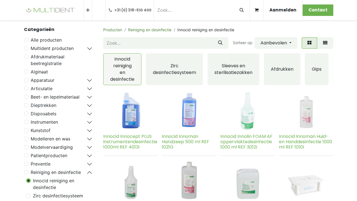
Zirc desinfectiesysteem (58, 195)
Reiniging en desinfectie (56, 172)
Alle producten (46, 40)
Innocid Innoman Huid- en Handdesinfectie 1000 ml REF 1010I (305, 141)
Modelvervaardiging (52, 147)
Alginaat (39, 72)
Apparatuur (42, 80)
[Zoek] (242, 10)
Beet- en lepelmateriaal (55, 97)
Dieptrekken (43, 105)
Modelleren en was (50, 139)
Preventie (40, 164)
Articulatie (41, 88)
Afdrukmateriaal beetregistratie (47, 60)
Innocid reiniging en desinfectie (53, 184)
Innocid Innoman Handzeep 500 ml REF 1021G (185, 141)
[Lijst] (325, 43)
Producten (112, 29)
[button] (276, 43)
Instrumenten (44, 122)
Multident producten (52, 48)
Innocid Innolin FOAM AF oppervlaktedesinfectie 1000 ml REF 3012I (246, 141)
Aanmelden (282, 10)
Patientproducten (49, 155)
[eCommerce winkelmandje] (256, 10)
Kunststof (40, 130)
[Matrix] (309, 43)
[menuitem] (88, 10)
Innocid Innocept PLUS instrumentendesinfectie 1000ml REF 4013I (130, 141)
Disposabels (43, 113)
